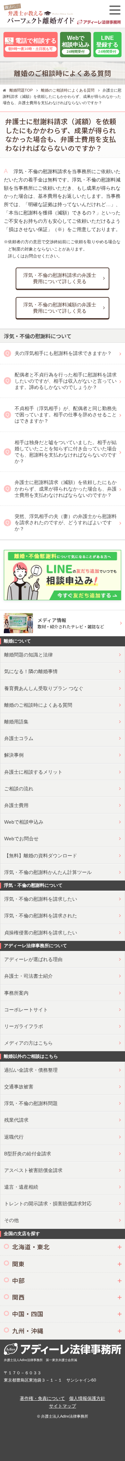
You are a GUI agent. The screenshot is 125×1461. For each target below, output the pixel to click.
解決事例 (14, 755)
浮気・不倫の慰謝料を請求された (40, 915)
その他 (11, 1220)
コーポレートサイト (26, 1009)
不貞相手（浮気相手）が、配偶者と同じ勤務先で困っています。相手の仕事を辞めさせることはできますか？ (66, 415)
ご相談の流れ (18, 788)
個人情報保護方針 (87, 1398)
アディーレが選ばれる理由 (33, 959)
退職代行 (14, 1137)
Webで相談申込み (23, 822)
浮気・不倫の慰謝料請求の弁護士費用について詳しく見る (59, 278)
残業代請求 (16, 1120)
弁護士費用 (16, 805)
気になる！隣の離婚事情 (31, 671)
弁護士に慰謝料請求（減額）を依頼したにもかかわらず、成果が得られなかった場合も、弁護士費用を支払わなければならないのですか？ (66, 488)
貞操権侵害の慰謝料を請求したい (40, 932)
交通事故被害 (18, 1086)
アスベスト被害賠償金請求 (33, 1170)
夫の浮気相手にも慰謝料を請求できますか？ (63, 353)
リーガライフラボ (23, 1026)
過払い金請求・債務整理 (31, 1070)
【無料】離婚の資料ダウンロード (40, 855)
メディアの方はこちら (28, 1043)
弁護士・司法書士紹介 (28, 976)
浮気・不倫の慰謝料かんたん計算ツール (48, 872)
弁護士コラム (18, 738)
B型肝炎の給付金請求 (27, 1153)
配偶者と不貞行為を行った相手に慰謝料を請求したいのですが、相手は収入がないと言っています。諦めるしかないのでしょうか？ (66, 381)
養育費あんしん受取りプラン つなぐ (43, 688)
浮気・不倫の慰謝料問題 (31, 1103)
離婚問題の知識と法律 (28, 654)
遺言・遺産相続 (21, 1187)
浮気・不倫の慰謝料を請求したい (40, 899)
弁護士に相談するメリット (33, 772)
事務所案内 (16, 993)
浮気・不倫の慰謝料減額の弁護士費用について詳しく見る (59, 308)
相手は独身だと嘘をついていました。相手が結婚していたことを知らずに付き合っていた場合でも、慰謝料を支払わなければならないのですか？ (66, 452)
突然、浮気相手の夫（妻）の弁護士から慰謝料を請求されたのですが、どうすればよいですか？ (66, 522)
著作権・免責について (42, 1398)
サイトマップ (62, 1406)
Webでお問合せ (21, 838)
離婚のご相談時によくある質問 (38, 705)
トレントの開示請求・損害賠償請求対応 (48, 1203)
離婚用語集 (16, 721)
